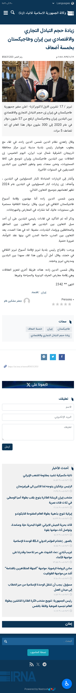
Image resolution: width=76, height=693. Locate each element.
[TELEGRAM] (44, 665)
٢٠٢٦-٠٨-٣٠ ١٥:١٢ (61, 535)
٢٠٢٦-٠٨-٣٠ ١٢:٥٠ (61, 579)
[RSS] (31, 665)
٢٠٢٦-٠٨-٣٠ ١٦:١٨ (61, 508)
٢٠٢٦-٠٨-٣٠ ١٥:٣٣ (61, 519)
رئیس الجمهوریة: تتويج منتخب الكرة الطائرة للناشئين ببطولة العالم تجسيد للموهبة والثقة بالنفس (38, 604)
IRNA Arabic (42, 13)
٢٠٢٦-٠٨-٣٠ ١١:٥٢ (61, 595)
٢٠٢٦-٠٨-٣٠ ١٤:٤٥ (61, 546)
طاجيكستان (64, 329)
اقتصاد (34, 292)
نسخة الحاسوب (38, 652)
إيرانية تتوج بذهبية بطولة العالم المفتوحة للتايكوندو (43, 513)
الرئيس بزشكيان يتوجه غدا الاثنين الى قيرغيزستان (44, 486)
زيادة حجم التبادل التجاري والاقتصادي (50, 335)
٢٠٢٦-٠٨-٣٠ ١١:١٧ (61, 611)
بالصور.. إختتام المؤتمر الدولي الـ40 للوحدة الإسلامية (42, 541)
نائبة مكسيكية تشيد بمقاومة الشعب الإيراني (47, 475)
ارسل (7, 447)
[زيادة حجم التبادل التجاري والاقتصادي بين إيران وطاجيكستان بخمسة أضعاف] (38, 81)
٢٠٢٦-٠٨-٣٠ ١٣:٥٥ (61, 562)
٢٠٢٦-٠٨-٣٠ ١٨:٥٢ (61, 480)
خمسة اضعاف (35, 329)
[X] (38, 665)
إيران (43, 292)
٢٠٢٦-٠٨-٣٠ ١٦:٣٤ (61, 491)
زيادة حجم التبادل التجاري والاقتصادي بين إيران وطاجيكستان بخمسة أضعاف (41, 39)
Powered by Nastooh (36, 689)
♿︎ (67, 683)
